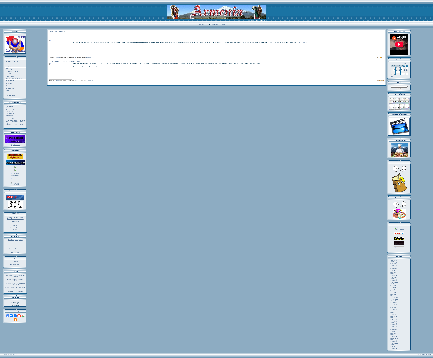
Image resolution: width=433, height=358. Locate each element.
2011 (56, 31)
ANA (75, 57)
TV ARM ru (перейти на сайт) (15, 219)
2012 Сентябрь (394, 317)
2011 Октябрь (394, 299)
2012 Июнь (393, 312)
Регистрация (214, 24)
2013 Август (393, 336)
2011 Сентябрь (394, 297)
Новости (8, 106)
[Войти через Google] (23, 316)
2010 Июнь (393, 272)
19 (404, 72)
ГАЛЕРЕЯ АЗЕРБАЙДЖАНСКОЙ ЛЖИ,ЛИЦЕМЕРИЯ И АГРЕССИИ (15, 121)
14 (392, 72)
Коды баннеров (15, 145)
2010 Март (393, 267)
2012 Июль (393, 314)
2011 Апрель (393, 289)
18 (401, 72)
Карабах (8, 113)
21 (392, 74)
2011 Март (393, 287)
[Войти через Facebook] (15, 315)
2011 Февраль (394, 285)
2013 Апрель (393, 329)
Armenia (15, 244)
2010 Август (393, 275)
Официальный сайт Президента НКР (15, 287)
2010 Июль (393, 273)
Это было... (9, 117)
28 (392, 76)
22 (394, 74)
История (8, 115)
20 (406, 72)
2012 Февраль (394, 306)
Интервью (9, 118)
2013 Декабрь (394, 343)
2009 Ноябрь (393, 260)
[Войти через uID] (7, 315)
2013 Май (392, 331)
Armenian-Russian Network (15, 228)
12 (404, 70)
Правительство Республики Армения (15, 280)
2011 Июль (393, 294)
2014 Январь (393, 345)
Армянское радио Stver (15, 248)
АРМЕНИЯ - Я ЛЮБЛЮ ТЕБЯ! (14, 125)
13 (406, 70)
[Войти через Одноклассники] (15, 319)
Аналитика (9, 108)
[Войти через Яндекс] (19, 315)
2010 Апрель (393, 268)
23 (396, 74)
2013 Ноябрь (393, 341)
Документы (9, 109)
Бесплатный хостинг (421, 354)
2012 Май (392, 311)
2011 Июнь (393, 292)
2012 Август (393, 316)
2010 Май (392, 270)
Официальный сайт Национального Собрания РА (15, 284)
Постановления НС (15, 264)
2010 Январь (393, 263)
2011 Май (392, 290)
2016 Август (393, 348)
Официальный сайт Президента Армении (15, 275)
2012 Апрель (393, 309)
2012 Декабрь (394, 323)
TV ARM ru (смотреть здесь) (15, 217)
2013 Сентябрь (394, 338)
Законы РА (15, 261)
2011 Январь (393, 284)
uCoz (429, 354)
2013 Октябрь (394, 340)
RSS (263, 20)
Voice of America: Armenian (15, 224)
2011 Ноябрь (393, 301)
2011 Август (393, 295)
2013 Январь (393, 324)
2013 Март (393, 328)
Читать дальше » (303, 42)
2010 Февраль (394, 265)
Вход (223, 24)
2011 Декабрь (394, 302)
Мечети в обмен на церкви (63, 37)
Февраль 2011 (402, 63)
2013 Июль (393, 334)
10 (399, 70)
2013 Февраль (394, 326)
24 (399, 74)
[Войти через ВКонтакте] (11, 315)
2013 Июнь (393, 333)
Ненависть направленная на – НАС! (66, 61)
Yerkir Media (15, 221)
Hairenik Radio (15, 252)
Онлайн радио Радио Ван (15, 240)
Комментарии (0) (90, 57)
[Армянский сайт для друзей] (399, 235)
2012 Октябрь (394, 319)
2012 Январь (393, 304)
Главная (201, 24)
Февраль (61, 31)
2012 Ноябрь (393, 321)
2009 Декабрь (394, 262)
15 (394, 72)
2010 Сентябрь (394, 277)
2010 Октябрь (394, 279)
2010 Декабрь (394, 282)
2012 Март (393, 307)
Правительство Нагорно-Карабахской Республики (15, 290)
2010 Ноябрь (393, 280)
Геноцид (8, 111)
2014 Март (393, 346)
